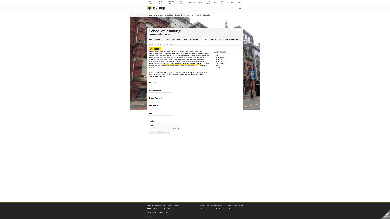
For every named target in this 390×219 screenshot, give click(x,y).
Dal (216, 2)
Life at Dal (169, 15)
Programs (165, 39)
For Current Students (222, 30)
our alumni (164, 54)
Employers (197, 39)
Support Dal (150, 2)
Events (218, 55)
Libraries (235, 205)
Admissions (158, 15)
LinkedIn (201, 74)
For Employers (210, 208)
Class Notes (220, 63)
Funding (213, 39)
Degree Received (155, 98)
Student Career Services (224, 205)
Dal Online (222, 2)
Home (151, 39)
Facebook (194, 74)
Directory (200, 2)
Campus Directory (212, 205)
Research (187, 39)
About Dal (207, 15)
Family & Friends (181, 2)
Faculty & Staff (171, 2)
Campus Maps (208, 2)
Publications (220, 57)
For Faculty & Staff (235, 30)
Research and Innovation (184, 15)
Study (149, 15)
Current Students (160, 2)
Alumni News (220, 59)
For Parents (202, 208)
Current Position (155, 106)
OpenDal (239, 2)
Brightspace (231, 2)
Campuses (191, 2)
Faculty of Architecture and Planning (164, 34)
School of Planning (165, 31)
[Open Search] (240, 8)
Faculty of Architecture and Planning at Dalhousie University (182, 63)
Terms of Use (239, 208)
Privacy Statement (229, 208)
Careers (240, 205)
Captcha (152, 121)
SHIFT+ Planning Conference (228, 39)
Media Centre (219, 208)
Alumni (198, 15)
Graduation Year (155, 90)
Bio (150, 113)
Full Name (153, 83)
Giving (218, 65)
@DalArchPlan (159, 76)
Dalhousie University (156, 8)
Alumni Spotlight (221, 61)
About (157, 39)
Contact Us (219, 67)
